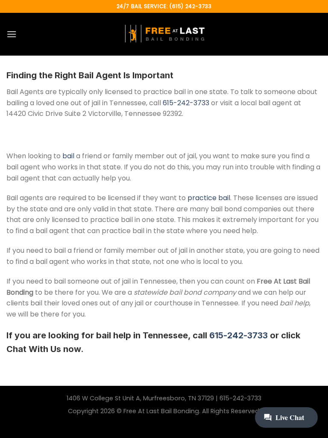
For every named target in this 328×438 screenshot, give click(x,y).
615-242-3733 (186, 103)
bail (68, 156)
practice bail (208, 198)
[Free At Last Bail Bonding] (164, 34)
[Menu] (11, 34)
